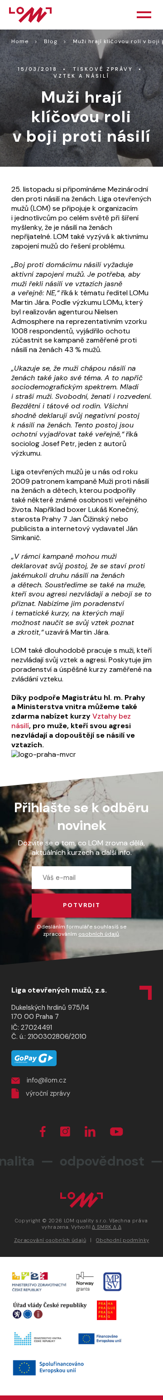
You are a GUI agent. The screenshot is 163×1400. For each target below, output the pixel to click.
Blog (51, 41)
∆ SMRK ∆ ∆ (106, 1227)
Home (20, 41)
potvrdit (82, 905)
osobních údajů (98, 934)
